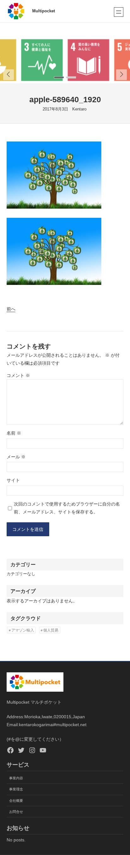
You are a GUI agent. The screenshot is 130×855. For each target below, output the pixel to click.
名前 (14, 433)
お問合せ (16, 812)
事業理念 (16, 789)
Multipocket (43, 11)
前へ (11, 308)
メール (16, 456)
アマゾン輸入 (22, 630)
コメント (18, 375)
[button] (121, 74)
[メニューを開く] (118, 12)
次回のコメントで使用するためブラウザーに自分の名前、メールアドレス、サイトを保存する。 (67, 507)
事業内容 (16, 778)
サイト (13, 480)
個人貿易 (50, 630)
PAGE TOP (121, 824)
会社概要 (16, 800)
